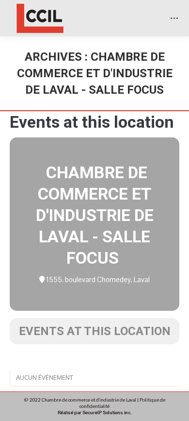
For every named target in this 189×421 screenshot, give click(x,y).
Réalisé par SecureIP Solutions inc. (94, 412)
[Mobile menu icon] (174, 18)
